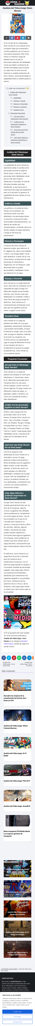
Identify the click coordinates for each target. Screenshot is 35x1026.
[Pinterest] (14, 658)
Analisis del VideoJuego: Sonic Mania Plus (9, 664)
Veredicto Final (18, 110)
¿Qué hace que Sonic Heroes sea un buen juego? (19, 132)
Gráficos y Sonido (19, 101)
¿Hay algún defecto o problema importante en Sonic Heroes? (19, 140)
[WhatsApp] (19, 658)
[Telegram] (29, 658)
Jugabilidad (17, 98)
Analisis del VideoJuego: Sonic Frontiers (26, 664)
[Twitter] (9, 658)
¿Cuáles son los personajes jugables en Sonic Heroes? (18, 124)
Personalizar (17, 1017)
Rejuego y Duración (20, 107)
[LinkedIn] (24, 658)
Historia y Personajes (20, 104)
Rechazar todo (17, 1022)
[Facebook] (3, 658)
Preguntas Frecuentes (17, 113)
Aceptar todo (17, 1011)
